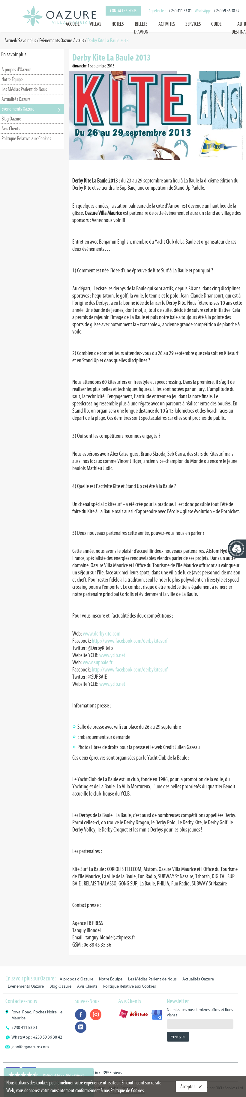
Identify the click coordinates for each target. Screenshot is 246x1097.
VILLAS (95, 24)
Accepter (188, 1086)
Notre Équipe (12, 79)
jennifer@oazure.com (30, 1046)
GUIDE (216, 24)
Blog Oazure (11, 118)
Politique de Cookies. (127, 1090)
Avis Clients (11, 128)
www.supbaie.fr (97, 662)
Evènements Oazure (55, 40)
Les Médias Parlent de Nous (24, 89)
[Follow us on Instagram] (95, 1014)
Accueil (73, 24)
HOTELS (118, 24)
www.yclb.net (112, 655)
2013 (80, 40)
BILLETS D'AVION (141, 28)
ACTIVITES (166, 24)
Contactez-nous (123, 10)
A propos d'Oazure (17, 69)
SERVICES (193, 24)
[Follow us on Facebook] (80, 1014)
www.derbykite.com (101, 633)
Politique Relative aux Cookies (26, 138)
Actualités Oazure (16, 99)
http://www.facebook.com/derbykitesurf (130, 640)
